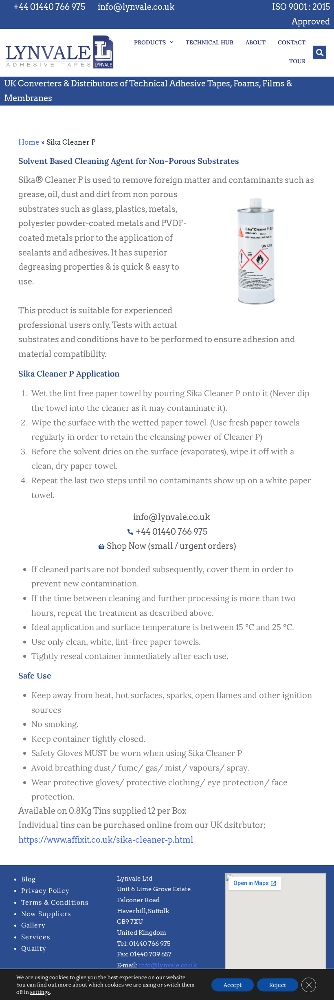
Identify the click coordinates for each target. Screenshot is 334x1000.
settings (40, 992)
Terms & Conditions (54, 902)
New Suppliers (46, 914)
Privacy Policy (45, 890)
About (256, 42)
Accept (233, 985)
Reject (277, 985)
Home (29, 142)
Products (150, 42)
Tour (297, 61)
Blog (28, 879)
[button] (319, 52)
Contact (291, 42)
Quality (33, 948)
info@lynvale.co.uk (168, 965)
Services (35, 937)
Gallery (33, 925)
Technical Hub (209, 42)
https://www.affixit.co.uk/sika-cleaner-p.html (105, 840)
